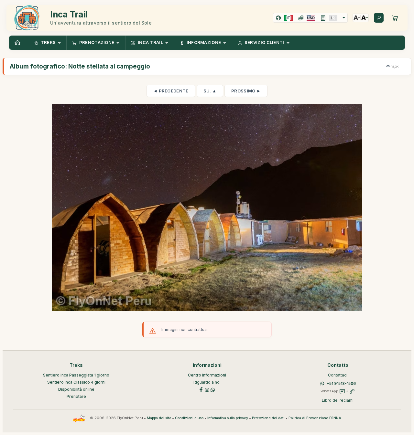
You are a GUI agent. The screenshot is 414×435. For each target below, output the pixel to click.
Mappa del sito (159, 418)
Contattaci (337, 375)
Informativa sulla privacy (227, 418)
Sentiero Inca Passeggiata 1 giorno (76, 375)
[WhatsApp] (213, 389)
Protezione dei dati (268, 418)
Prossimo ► (246, 90)
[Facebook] (201, 389)
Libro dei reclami (338, 400)
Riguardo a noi (207, 382)
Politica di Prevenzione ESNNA (315, 418)
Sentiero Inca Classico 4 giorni (76, 382)
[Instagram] (207, 389)
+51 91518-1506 (341, 383)
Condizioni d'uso (189, 418)
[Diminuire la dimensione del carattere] (364, 18)
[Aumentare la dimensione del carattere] (357, 18)
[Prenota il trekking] (395, 17)
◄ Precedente (171, 90)
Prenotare (76, 396)
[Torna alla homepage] (18, 43)
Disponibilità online (76, 389)
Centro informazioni (207, 375)
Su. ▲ (210, 90)
